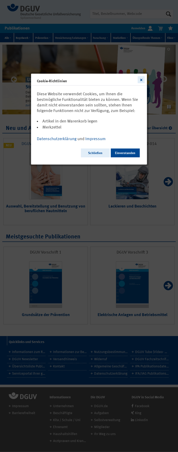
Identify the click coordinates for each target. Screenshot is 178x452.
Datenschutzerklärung (56, 139)
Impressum (95, 139)
